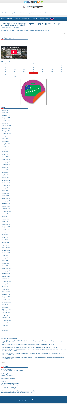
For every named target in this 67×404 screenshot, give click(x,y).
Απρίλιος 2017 (5, 286)
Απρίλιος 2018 (5, 263)
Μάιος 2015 (5, 328)
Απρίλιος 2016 (5, 304)
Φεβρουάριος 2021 (6, 198)
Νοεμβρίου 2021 (6, 182)
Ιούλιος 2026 (5, 110)
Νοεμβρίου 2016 (6, 297)
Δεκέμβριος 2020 (6, 203)
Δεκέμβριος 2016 (6, 294)
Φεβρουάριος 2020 (6, 224)
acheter (52, 400)
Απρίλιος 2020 (5, 219)
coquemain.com (59, 400)
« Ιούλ (14, 76)
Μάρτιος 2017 (5, 289)
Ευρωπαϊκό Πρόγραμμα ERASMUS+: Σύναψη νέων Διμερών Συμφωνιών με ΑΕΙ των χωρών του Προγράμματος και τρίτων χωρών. (33, 341)
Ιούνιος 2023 (5, 154)
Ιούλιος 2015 (5, 322)
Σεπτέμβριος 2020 (6, 211)
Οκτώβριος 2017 (6, 278)
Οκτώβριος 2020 (6, 208)
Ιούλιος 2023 (5, 151)
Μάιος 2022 (5, 172)
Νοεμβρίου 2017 (6, 276)
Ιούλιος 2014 (5, 330)
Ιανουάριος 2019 (6, 247)
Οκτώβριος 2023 (6, 146)
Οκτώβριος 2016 (6, 299)
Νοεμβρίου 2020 (6, 206)
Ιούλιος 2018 (5, 255)
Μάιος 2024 (5, 138)
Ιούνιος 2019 (5, 237)
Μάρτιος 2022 (5, 177)
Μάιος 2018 (5, 260)
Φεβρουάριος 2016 (6, 310)
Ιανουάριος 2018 (6, 271)
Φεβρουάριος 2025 (6, 125)
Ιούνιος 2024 (5, 136)
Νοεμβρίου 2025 (6, 118)
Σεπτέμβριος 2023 (6, 149)
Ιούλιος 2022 (5, 167)
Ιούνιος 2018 (5, 258)
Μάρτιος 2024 (5, 141)
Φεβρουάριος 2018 (6, 268)
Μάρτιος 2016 (5, 307)
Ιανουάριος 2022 (6, 180)
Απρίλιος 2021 (5, 193)
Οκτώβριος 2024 (6, 131)
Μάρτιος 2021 (5, 195)
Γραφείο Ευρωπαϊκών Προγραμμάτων (36, 399)
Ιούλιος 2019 (5, 234)
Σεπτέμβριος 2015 (6, 320)
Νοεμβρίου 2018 (6, 252)
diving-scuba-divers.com (28, 400)
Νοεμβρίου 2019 (6, 227)
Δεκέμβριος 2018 (6, 250)
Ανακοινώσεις (16, 27)
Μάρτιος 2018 (5, 265)
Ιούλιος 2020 (5, 214)
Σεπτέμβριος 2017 (6, 281)
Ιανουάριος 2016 (6, 312)
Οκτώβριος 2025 (6, 120)
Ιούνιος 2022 (5, 169)
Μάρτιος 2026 (5, 112)
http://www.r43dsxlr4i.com (44, 400)
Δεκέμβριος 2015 (6, 315)
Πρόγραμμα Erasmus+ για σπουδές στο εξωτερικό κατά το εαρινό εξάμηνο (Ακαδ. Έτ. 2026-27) (26, 347)
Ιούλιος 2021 (5, 188)
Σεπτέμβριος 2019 (6, 232)
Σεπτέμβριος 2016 (6, 302)
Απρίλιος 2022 (5, 175)
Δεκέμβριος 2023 (6, 143)
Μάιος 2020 (5, 216)
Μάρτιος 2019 (5, 242)
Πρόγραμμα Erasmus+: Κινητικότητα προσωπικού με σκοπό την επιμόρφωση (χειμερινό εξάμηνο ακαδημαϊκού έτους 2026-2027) (33, 358)
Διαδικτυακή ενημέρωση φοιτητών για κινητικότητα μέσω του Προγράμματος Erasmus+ (24, 344)
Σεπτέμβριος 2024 (6, 133)
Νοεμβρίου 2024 (6, 128)
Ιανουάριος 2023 (6, 162)
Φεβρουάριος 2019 (6, 245)
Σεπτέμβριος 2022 (6, 164)
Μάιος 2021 (5, 190)
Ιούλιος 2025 (5, 123)
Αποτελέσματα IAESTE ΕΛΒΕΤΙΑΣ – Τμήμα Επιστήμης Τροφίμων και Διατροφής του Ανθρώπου (25, 30)
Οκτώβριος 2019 (6, 229)
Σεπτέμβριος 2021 (6, 185)
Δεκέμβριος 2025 (6, 115)
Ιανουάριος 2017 (6, 291)
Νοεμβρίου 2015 (6, 317)
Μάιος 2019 (5, 239)
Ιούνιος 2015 (5, 325)
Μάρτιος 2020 (5, 221)
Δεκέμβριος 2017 (6, 273)
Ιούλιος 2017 (5, 284)
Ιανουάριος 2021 (6, 201)
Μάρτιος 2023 (5, 156)
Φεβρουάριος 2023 (6, 159)
